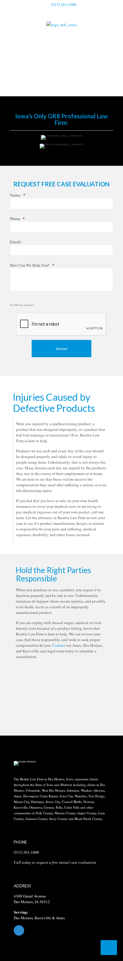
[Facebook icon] (61, 12)
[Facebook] (61, 930)
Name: (17, 195)
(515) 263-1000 (63, 4)
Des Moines (23, 917)
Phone (17, 218)
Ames (60, 917)
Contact (58, 645)
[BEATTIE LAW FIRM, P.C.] (61, 24)
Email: (15, 241)
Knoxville (43, 917)
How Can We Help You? (32, 265)
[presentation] (61, 324)
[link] (25, 763)
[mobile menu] (115, 29)
